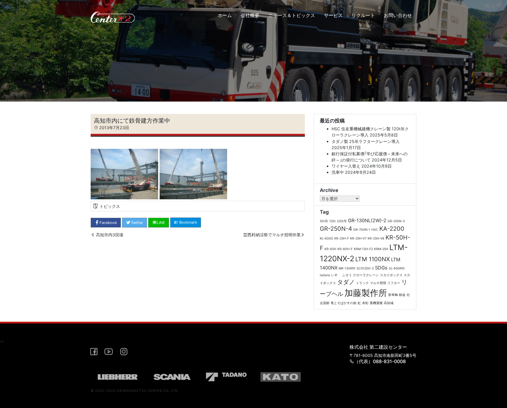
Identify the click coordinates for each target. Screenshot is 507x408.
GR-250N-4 (336, 228)
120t (332, 221)
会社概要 (250, 15)
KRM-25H (381, 249)
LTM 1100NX (372, 259)
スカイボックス (391, 275)
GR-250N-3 (396, 221)
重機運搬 (376, 303)
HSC (374, 230)
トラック (362, 283)
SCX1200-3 (365, 268)
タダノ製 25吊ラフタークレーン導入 (366, 141)
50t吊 (324, 221)
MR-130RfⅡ (347, 268)
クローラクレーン (366, 275)
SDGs (381, 268)
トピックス (109, 206)
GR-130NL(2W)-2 (367, 220)
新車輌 (393, 295)
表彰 (365, 303)
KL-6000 (326, 238)
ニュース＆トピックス (291, 15)
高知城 (388, 303)
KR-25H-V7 (358, 238)
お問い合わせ (398, 15)
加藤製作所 (365, 293)
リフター (393, 283)
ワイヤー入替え (346, 165)
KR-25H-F (341, 238)
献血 (402, 295)
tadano (325, 275)
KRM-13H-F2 (363, 249)
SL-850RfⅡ (397, 268)
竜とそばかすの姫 (343, 303)
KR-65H (330, 249)
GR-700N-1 (361, 230)
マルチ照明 (378, 283)
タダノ (346, 282)
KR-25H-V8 (376, 238)
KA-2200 (391, 228)
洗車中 (338, 172)
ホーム (225, 15)
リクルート (363, 15)
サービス (333, 15)
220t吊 (342, 221)
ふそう (347, 275)
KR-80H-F (345, 249)
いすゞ (336, 275)
